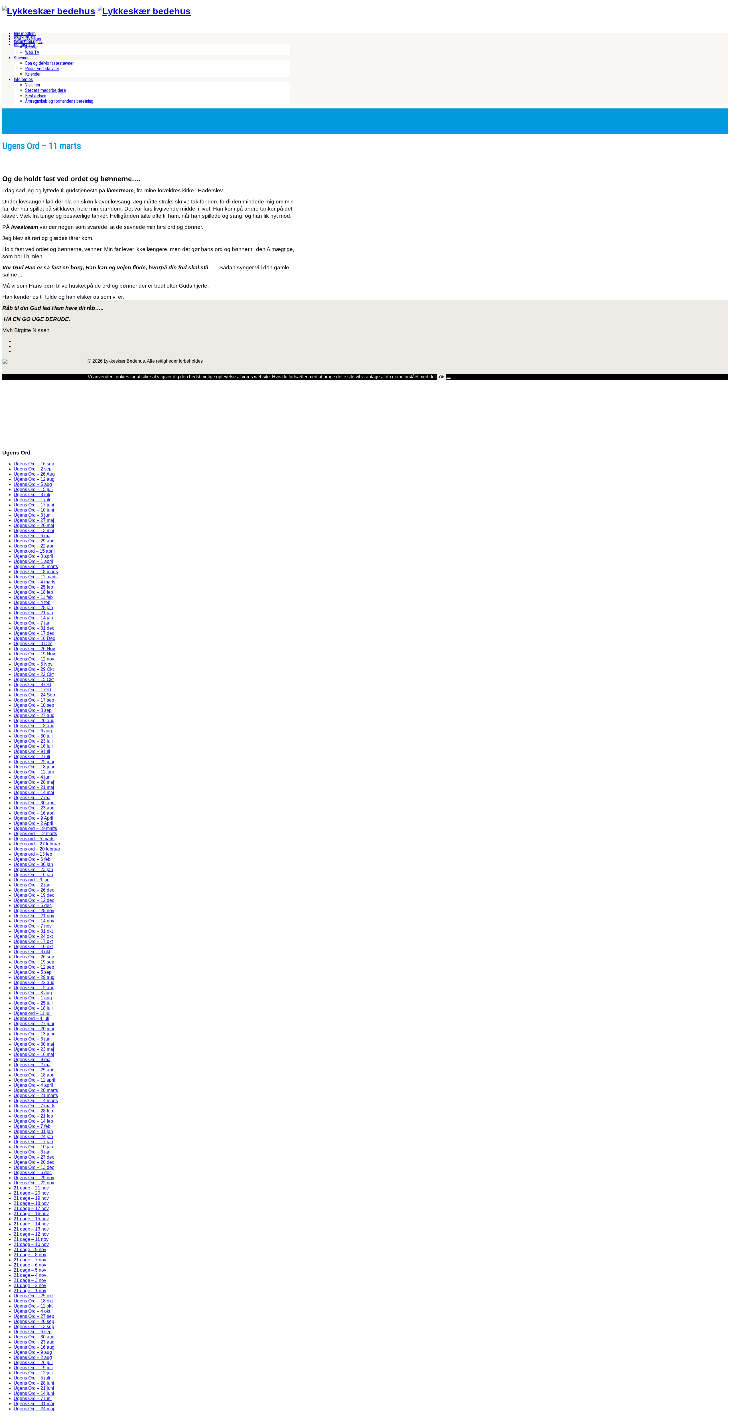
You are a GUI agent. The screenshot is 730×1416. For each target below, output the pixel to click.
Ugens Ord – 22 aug (34, 982)
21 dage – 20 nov (31, 1193)
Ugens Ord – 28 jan (33, 607)
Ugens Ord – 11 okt (33, 1306)
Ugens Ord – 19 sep (34, 962)
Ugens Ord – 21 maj (34, 787)
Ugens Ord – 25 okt (33, 1295)
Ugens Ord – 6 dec (33, 1172)
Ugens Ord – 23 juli (33, 741)
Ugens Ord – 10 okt (33, 946)
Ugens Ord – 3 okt (32, 951)
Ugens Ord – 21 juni (34, 1388)
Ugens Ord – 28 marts (36, 1090)
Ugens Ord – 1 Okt (32, 689)
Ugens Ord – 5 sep (33, 972)
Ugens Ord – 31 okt (33, 931)
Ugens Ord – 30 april (35, 802)
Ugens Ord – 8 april (33, 556)
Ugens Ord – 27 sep (34, 1316)
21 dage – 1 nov (30, 1290)
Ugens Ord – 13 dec (34, 1167)
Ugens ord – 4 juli (31, 1018)
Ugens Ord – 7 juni (33, 1398)
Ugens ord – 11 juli (33, 1013)
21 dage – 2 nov (30, 1285)
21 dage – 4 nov (30, 1275)
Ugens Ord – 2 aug (33, 1357)
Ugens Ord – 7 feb (32, 1126)
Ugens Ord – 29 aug (34, 977)
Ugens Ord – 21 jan (33, 612)
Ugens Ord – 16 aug (34, 1347)
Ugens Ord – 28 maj (34, 782)
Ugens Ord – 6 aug (33, 730)
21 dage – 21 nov (31, 1187)
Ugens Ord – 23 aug (34, 1342)
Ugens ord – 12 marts (35, 833)
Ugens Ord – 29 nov (34, 1177)
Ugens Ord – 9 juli (32, 751)
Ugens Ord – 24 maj (34, 1408)
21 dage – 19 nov (31, 1198)
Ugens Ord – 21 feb (33, 1116)
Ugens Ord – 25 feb (33, 587)
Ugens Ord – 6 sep (33, 1331)
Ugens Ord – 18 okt (33, 1300)
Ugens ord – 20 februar (37, 849)
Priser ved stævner (42, 68)
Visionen (32, 85)
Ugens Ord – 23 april (35, 807)
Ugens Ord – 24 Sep (34, 694)
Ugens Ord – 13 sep (34, 1326)
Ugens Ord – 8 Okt (32, 684)
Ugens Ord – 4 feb (32, 602)
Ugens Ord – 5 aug (33, 484)
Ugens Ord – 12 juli (33, 1372)
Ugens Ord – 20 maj (34, 525)
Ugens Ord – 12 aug (34, 479)
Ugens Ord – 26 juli (33, 1362)
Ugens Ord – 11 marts (36, 576)
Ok (441, 377)
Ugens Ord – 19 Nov (34, 653)
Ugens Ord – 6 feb (32, 859)
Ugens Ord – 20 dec (34, 1162)
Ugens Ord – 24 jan (33, 1136)
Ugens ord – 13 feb (33, 854)
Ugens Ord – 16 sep (34, 463)
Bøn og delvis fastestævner (49, 63)
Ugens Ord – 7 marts (34, 1105)
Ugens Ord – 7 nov (33, 926)
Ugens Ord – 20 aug (34, 720)
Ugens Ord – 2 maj (33, 1064)
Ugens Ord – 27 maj (34, 520)
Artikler (31, 47)
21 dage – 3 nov (30, 1280)
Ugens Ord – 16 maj (34, 1054)
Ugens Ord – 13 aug (34, 725)
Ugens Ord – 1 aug (33, 997)
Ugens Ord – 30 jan (33, 864)
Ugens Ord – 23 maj (34, 1049)
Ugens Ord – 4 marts (34, 581)
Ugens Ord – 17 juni (34, 504)
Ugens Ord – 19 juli (33, 1367)
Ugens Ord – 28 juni (34, 1383)
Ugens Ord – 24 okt (33, 936)
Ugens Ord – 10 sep (34, 705)
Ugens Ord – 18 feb (33, 592)
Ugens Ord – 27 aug (34, 715)
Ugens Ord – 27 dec (34, 1157)
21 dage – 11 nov (31, 1239)
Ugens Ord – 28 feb (33, 1110)
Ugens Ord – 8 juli (32, 494)
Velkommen (24, 36)
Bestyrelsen (35, 95)
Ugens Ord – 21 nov (34, 915)
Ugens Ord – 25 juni (34, 761)
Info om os (23, 79)
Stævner (21, 57)
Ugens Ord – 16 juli (33, 746)
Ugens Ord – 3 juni (33, 515)
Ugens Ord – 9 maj (33, 1059)
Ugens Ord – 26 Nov (34, 648)
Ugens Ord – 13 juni (34, 1033)
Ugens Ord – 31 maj (34, 1403)
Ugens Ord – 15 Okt (34, 679)
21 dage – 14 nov (31, 1223)
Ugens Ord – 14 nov (34, 920)
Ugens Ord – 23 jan (33, 869)
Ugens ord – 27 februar (37, 843)
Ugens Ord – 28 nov (34, 910)
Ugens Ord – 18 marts (36, 571)
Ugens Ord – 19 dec (34, 895)
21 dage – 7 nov (30, 1259)
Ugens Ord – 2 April (33, 823)
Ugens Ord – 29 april (35, 540)
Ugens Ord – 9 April (33, 818)
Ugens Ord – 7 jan (32, 623)
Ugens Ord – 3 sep (33, 710)
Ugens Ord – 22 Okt (34, 674)
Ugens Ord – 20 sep (34, 1321)
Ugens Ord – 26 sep (34, 956)
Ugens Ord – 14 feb (33, 1121)
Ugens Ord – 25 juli (33, 1003)
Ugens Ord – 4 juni (33, 777)
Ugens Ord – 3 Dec (33, 643)
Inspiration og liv (28, 41)
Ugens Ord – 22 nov (34, 1182)
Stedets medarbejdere (45, 90)
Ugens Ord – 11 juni (34, 771)
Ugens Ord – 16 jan (33, 874)
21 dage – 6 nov (30, 1265)
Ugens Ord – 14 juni (34, 1393)
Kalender (33, 74)
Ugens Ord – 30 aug (34, 1336)
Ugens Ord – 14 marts (36, 1100)
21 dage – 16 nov (31, 1213)
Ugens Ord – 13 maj (34, 530)
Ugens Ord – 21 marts (36, 1095)
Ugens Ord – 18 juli (33, 1008)
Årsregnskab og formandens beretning (59, 101)
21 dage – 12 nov (31, 1234)
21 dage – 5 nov (30, 1270)
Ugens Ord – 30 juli (33, 736)
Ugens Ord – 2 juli (32, 756)
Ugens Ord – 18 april (35, 1074)
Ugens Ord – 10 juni (34, 510)
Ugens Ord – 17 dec (34, 633)
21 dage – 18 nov (31, 1203)
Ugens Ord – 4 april (33, 1085)
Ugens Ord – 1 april (33, 561)
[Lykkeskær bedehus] (48, 11)
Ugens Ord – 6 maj (33, 535)
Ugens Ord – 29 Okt (34, 669)
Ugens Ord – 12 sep (34, 967)
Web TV (32, 52)
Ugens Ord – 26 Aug (34, 474)
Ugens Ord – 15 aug (34, 987)
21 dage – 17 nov (31, 1208)
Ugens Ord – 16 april (35, 813)
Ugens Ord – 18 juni (34, 766)
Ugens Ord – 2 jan (32, 884)
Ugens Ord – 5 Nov (33, 664)
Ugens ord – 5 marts (34, 838)
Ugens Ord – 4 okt (32, 1311)
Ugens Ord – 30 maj (34, 1044)
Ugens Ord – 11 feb (33, 597)
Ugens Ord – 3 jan (32, 1152)
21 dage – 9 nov (30, 1249)
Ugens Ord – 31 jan (33, 1131)
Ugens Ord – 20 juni (34, 1028)
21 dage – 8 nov (30, 1254)
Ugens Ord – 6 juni (33, 1039)
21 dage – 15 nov (31, 1218)
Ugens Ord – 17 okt (33, 941)
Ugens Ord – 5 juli (32, 1377)
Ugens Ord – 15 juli (33, 489)
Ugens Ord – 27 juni (34, 1023)
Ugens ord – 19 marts (35, 828)
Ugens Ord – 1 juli (32, 499)
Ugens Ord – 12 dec (34, 900)
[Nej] (448, 378)
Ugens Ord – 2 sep (33, 468)
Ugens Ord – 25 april (35, 1069)
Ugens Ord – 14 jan (33, 617)
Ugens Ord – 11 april (34, 1080)
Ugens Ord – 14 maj (34, 792)
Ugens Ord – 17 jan (33, 1141)
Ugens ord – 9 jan (32, 879)
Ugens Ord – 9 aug (33, 1352)
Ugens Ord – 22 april (35, 546)
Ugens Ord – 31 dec (34, 628)
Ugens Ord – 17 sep (34, 700)
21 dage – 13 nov (31, 1229)
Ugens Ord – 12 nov (34, 659)
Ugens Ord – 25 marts (36, 566)
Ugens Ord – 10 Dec (34, 638)
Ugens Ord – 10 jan (33, 1146)
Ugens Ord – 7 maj (33, 797)
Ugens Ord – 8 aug (33, 992)
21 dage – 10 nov (31, 1244)
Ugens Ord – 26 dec (34, 890)
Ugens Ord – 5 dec (33, 905)
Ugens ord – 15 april (34, 551)
